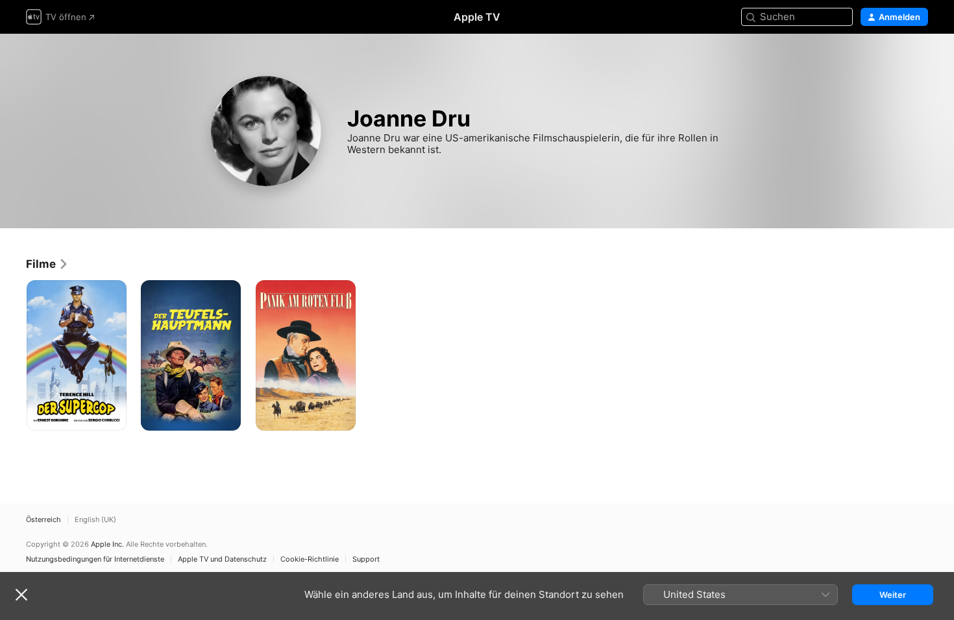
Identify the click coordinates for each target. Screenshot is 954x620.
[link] (47, 264)
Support (366, 559)
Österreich (43, 519)
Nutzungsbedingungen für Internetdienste (95, 559)
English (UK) (95, 519)
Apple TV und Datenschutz (222, 559)
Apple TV (477, 16)
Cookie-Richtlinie (309, 559)
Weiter (892, 595)
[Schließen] (21, 595)
